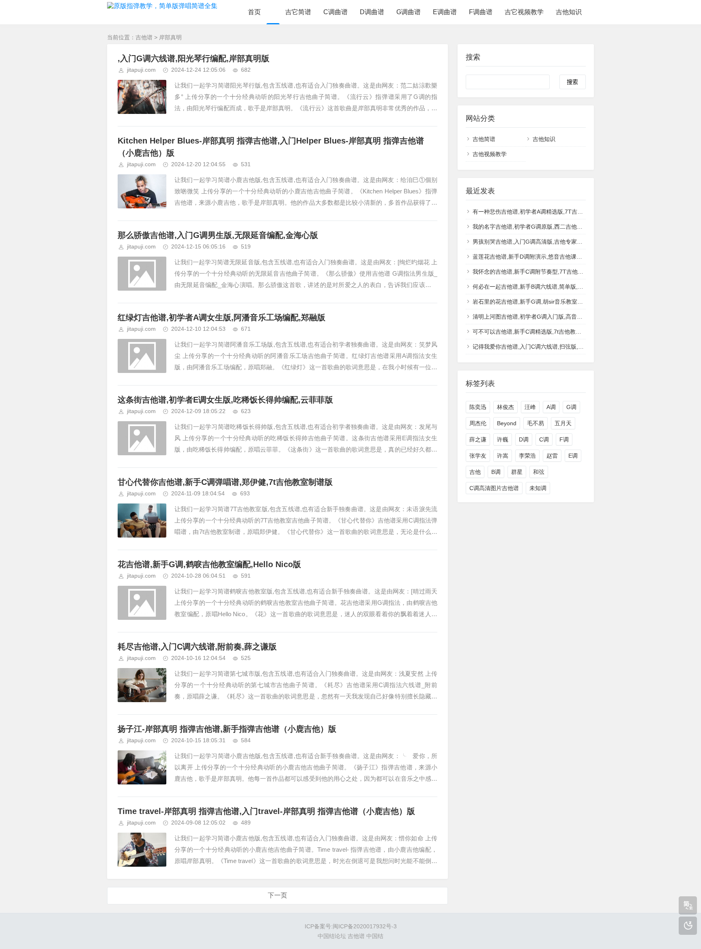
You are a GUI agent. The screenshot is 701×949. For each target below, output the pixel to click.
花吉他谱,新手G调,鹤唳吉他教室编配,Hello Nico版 (209, 564)
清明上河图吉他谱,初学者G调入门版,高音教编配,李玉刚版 (545, 316)
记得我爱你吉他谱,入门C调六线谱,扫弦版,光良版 (534, 346)
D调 (524, 439)
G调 (571, 407)
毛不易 (535, 423)
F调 (564, 439)
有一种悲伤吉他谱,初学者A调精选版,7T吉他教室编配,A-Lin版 (549, 211)
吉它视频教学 (524, 12)
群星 (517, 472)
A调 (551, 407)
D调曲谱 (372, 12)
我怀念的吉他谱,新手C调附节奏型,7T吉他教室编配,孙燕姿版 (549, 271)
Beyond (506, 423)
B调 (496, 472)
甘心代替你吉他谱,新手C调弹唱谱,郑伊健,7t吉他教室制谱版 (225, 482)
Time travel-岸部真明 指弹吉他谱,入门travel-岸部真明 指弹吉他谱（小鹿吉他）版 (266, 811)
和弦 (538, 472)
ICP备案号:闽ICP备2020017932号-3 (351, 926)
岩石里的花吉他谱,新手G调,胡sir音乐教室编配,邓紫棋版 (543, 301)
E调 (573, 455)
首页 (254, 12)
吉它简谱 (298, 12)
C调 (544, 439)
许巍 (502, 439)
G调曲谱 (408, 12)
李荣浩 (527, 455)
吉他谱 (144, 37)
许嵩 (502, 455)
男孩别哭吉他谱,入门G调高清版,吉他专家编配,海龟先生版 (545, 241)
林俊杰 (505, 407)
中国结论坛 (332, 936)
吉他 (475, 472)
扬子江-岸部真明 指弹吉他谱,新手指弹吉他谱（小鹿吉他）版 (227, 728)
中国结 (374, 936)
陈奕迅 (477, 407)
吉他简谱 (484, 139)
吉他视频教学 (490, 154)
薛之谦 (477, 439)
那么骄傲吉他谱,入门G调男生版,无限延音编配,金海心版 (218, 235)
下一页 (277, 895)
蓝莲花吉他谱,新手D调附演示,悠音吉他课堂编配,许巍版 (542, 256)
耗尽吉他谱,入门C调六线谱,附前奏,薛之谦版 (197, 646)
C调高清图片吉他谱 (494, 488)
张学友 (477, 455)
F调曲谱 (480, 12)
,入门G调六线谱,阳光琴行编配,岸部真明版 (193, 58)
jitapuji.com (141, 69)
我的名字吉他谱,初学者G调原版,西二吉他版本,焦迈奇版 (543, 226)
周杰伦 (477, 423)
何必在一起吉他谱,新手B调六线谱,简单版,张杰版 (534, 286)
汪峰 (530, 407)
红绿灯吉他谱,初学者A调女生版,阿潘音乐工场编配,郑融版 (221, 317)
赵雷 (552, 455)
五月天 (563, 423)
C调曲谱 (335, 12)
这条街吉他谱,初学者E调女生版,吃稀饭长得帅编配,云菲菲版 (225, 399)
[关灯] (688, 926)
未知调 (537, 488)
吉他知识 (569, 12)
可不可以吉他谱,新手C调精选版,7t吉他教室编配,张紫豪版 (545, 331)
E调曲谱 (445, 12)
